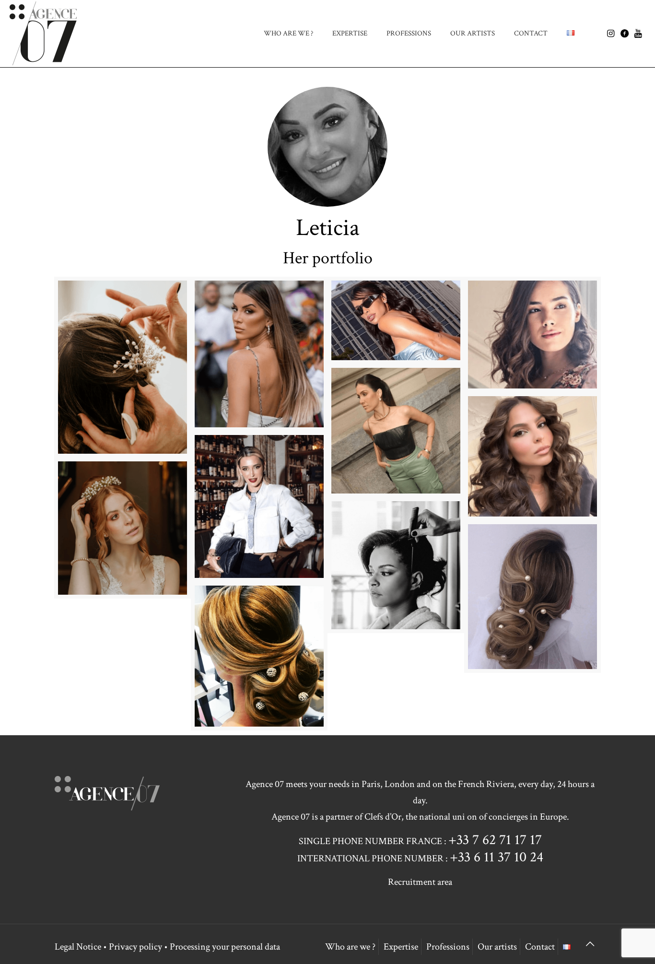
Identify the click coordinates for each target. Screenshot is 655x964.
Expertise (401, 946)
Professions (447, 946)
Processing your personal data (225, 946)
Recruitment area (420, 882)
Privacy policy (135, 946)
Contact (540, 946)
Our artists (497, 946)
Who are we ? (350, 946)
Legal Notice (78, 946)
